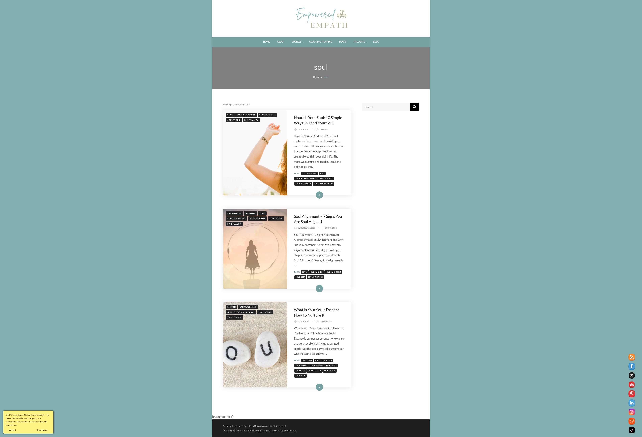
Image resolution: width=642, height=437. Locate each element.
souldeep (300, 371)
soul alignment (246, 115)
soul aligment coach (306, 178)
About (280, 41)
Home (266, 41)
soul (322, 173)
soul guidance (315, 277)
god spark (307, 360)
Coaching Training (320, 41)
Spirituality (251, 120)
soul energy (302, 365)
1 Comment (324, 129)
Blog (376, 41)
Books (343, 41)
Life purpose (234, 213)
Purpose (250, 213)
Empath (231, 307)
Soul (230, 115)
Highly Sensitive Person (240, 312)
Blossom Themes (260, 430)
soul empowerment (323, 184)
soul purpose (267, 115)
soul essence (317, 365)
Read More (314, 195)
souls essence (314, 371)
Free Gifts (359, 41)
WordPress (290, 430)
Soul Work (233, 120)
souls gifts (329, 371)
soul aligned (325, 178)
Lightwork (265, 312)
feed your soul (309, 173)
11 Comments (325, 321)
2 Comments (331, 228)
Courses (296, 41)
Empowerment (248, 307)
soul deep (300, 277)
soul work (331, 365)
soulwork (300, 376)
